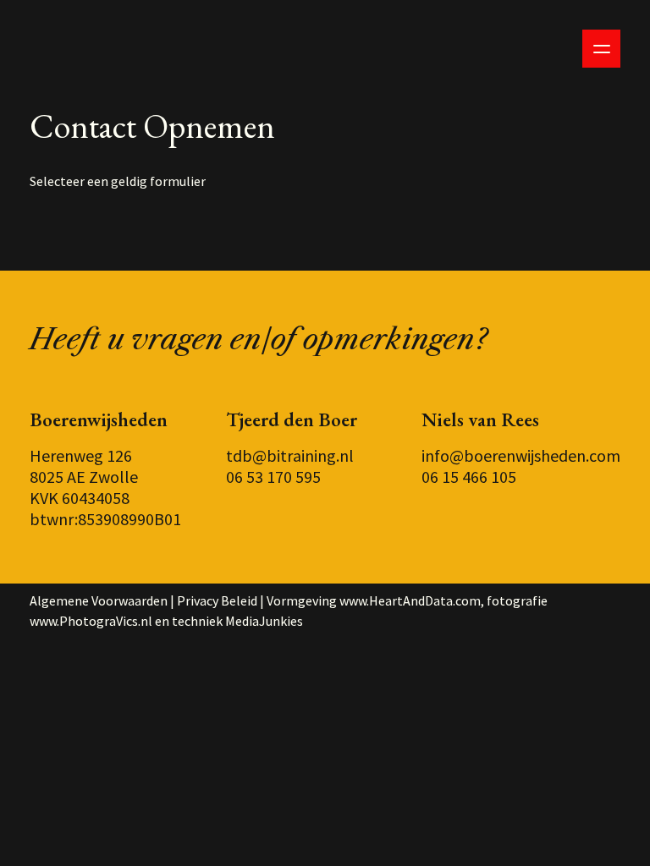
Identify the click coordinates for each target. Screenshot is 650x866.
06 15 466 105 (468, 476)
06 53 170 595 (273, 476)
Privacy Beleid (217, 600)
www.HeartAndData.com (410, 600)
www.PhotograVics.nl (91, 620)
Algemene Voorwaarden (99, 600)
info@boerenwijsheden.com (520, 455)
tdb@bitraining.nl (290, 455)
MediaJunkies (264, 620)
